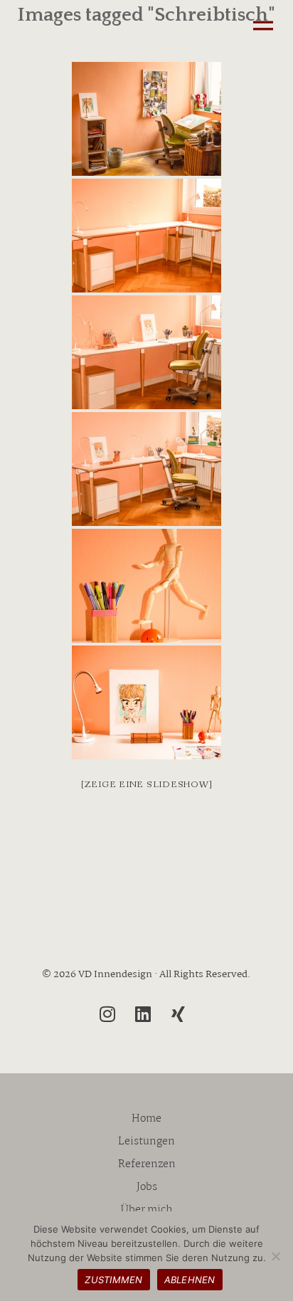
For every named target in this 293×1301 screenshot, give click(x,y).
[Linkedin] (143, 1014)
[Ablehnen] (275, 1256)
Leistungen (146, 1141)
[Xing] (178, 1014)
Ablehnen (189, 1279)
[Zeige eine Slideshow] (147, 785)
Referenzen (147, 1164)
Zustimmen (113, 1279)
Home (146, 1118)
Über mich (147, 1209)
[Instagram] (107, 1014)
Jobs (147, 1187)
